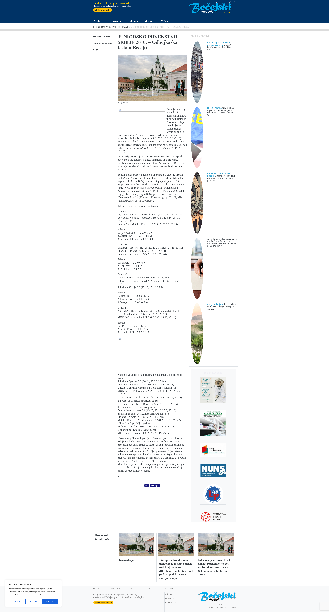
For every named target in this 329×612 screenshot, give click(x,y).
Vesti (97, 21)
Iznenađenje (126, 560)
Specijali (116, 21)
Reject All (33, 601)
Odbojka (155, 485)
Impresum (218, 2)
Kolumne (133, 21)
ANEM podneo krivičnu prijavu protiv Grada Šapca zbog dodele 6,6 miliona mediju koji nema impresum (222, 242)
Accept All (50, 601)
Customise (16, 601)
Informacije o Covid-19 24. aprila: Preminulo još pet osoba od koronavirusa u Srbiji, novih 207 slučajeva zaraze (214, 567)
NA (146, 485)
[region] (33, 593)
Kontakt (224, 2)
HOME (96, 589)
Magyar (149, 21)
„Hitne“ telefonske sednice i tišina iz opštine (220, 46)
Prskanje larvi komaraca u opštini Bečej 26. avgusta (221, 306)
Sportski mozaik (120, 27)
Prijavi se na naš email (101, 10)
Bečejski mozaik (101, 27)
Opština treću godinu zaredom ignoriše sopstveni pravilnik (221, 177)
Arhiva (211, 2)
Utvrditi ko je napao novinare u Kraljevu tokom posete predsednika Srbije (221, 111)
